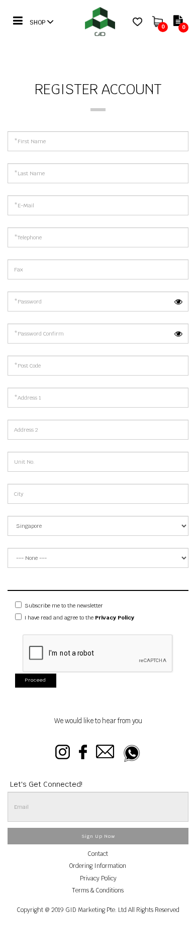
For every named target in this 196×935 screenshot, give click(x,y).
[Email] (105, 753)
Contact (98, 853)
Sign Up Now (98, 836)
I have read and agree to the (78, 617)
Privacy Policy (98, 878)
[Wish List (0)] (137, 21)
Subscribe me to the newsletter (63, 605)
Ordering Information (97, 865)
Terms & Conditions (98, 890)
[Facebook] (83, 753)
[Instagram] (62, 753)
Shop (38, 22)
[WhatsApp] (132, 753)
